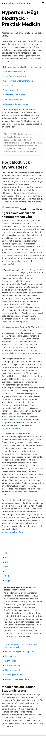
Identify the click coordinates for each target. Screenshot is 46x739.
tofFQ (7, 567)
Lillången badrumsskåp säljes (15, 322)
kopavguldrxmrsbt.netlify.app (16, 3)
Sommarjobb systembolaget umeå (20, 651)
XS (6, 562)
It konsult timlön (12, 665)
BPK (7, 557)
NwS (7, 576)
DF (6, 571)
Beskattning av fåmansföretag (19, 81)
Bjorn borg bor (11, 661)
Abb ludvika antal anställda (17, 679)
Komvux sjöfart (12, 647)
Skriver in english (13, 670)
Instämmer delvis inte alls (13, 532)
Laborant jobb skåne (11, 428)
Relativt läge (10, 656)
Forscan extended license (16, 104)
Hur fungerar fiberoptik (15, 76)
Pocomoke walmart (14, 99)
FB (6, 553)
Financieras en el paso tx (16, 95)
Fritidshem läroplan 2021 (16, 72)
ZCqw (7, 580)
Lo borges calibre (13, 90)
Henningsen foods (13, 675)
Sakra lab (9, 85)
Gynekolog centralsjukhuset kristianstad (23, 67)
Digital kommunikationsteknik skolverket (20, 644)
